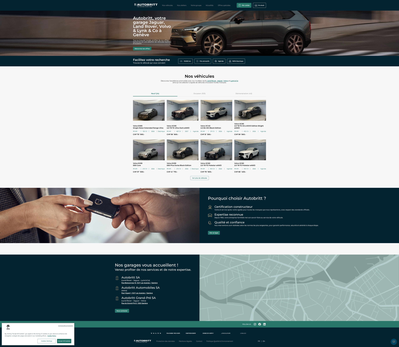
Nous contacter (122, 311)
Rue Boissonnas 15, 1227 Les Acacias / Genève (139, 283)
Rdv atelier (246, 5)
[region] (38, 334)
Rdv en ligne (214, 233)
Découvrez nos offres (142, 49)
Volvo (225, 81)
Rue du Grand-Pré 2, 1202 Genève (134, 303)
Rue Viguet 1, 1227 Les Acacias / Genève (137, 293)
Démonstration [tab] (242, 94)
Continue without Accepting (65, 325)
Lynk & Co (234, 81)
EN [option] (264, 341)
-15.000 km (187, 61)
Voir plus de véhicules (199, 178)
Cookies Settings (46, 341)
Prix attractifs (204, 61)
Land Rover (211, 81)
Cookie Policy (51, 336)
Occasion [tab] (197, 94)
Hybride (221, 61)
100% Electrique (237, 61)
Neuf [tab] (153, 94)
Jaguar (220, 81)
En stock (261, 5)
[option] (264, 341)
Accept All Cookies (64, 341)
